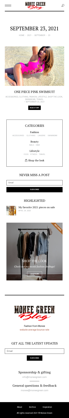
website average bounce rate (34, 329)
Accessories (11, 97)
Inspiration (47, 407)
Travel (39, 99)
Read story (34, 108)
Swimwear (30, 99)
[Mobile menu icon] (8, 5)
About (19, 407)
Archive (32, 407)
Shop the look (55, 97)
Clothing (23, 97)
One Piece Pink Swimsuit (34, 92)
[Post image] (34, 66)
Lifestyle (42, 97)
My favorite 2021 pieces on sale (36, 207)
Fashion (33, 97)
